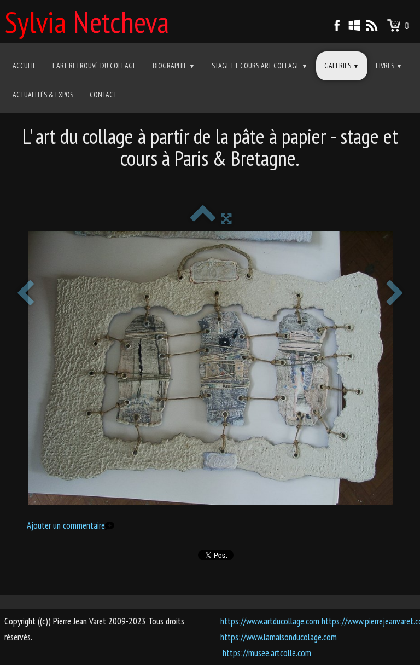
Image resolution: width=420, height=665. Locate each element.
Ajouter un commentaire (66, 525)
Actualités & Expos (43, 95)
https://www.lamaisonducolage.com (278, 637)
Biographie (174, 66)
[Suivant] (395, 294)
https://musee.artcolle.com (267, 653)
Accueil (24, 66)
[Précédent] (25, 294)
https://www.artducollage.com (269, 621)
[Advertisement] (210, 184)
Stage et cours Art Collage (260, 66)
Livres (389, 66)
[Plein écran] (226, 218)
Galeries (341, 66)
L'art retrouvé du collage (94, 66)
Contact (103, 95)
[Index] (203, 218)
